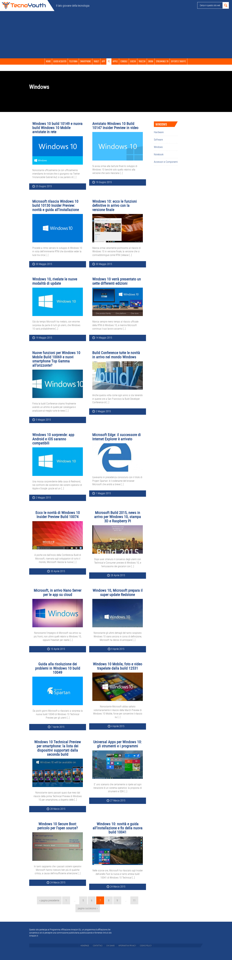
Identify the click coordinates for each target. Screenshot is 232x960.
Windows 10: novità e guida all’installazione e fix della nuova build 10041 (118, 828)
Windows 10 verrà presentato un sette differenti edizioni (116, 281)
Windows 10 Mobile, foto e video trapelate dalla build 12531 (117, 665)
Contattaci (98, 945)
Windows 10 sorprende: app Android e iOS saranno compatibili (53, 438)
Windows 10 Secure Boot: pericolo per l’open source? (57, 825)
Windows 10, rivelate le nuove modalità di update (54, 281)
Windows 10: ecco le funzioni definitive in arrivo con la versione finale (114, 205)
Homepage (84, 945)
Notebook (159, 154)
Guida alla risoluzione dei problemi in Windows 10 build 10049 (57, 668)
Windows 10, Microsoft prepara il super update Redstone (118, 592)
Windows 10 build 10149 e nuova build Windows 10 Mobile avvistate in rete (57, 127)
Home (23, 5)
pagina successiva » (88, 909)
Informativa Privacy (127, 945)
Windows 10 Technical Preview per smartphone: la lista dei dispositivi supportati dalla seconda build (57, 748)
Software (158, 139)
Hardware (159, 132)
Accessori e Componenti (166, 162)
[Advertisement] (116, 35)
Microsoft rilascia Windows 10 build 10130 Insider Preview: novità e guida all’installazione (55, 205)
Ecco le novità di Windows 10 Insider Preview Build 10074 (58, 514)
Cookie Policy (146, 945)
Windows (158, 147)
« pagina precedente (49, 901)
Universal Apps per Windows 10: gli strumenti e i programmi (117, 743)
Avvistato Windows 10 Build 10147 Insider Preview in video (115, 125)
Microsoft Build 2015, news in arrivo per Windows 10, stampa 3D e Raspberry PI (117, 516)
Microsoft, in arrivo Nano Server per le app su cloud (57, 592)
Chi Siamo (110, 945)
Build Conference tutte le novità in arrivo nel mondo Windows (116, 354)
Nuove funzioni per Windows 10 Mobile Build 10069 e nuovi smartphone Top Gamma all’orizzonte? (56, 359)
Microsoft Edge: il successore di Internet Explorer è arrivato (116, 436)
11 (135, 900)
